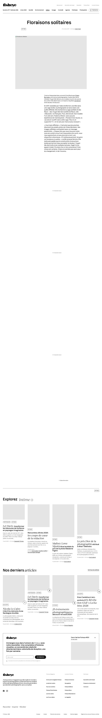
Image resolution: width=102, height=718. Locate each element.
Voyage (54, 10)
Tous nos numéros (50, 686)
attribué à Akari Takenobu (88, 543)
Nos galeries (68, 683)
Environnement (39, 10)
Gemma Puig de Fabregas (34, 552)
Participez (75, 10)
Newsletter (79, 5)
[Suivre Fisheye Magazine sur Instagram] (7, 691)
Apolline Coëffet (43, 550)
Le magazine (68, 697)
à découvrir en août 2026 (62, 611)
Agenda (67, 10)
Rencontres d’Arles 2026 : (38, 536)
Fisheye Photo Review (51, 690)
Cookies (65, 714)
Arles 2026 (23, 10)
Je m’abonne (40, 657)
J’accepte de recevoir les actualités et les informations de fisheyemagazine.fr (24, 660)
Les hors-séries (50, 693)
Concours (85, 686)
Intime (47, 10)
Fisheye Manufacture (70, 693)
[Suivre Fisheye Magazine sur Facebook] (4, 691)
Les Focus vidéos (50, 697)
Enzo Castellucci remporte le (87, 602)
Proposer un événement (89, 683)
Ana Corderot (35, 550)
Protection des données (55, 714)
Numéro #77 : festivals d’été (10, 10)
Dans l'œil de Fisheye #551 (80, 637)
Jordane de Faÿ (18, 624)
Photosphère (83, 10)
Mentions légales (74, 714)
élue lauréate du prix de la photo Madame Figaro (63, 547)
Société (31, 10)
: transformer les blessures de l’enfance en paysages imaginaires (13, 528)
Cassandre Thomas (19, 541)
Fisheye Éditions (69, 686)
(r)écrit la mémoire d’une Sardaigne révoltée (13, 610)
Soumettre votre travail (69, 5)
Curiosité (60, 10)
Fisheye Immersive (69, 679)
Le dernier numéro (50, 683)
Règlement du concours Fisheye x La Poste (90, 714)
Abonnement (59, 5)
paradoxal (77, 100)
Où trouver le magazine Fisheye (53, 679)
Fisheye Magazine (68, 625)
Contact (45, 714)
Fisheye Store (86, 5)
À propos (38, 714)
